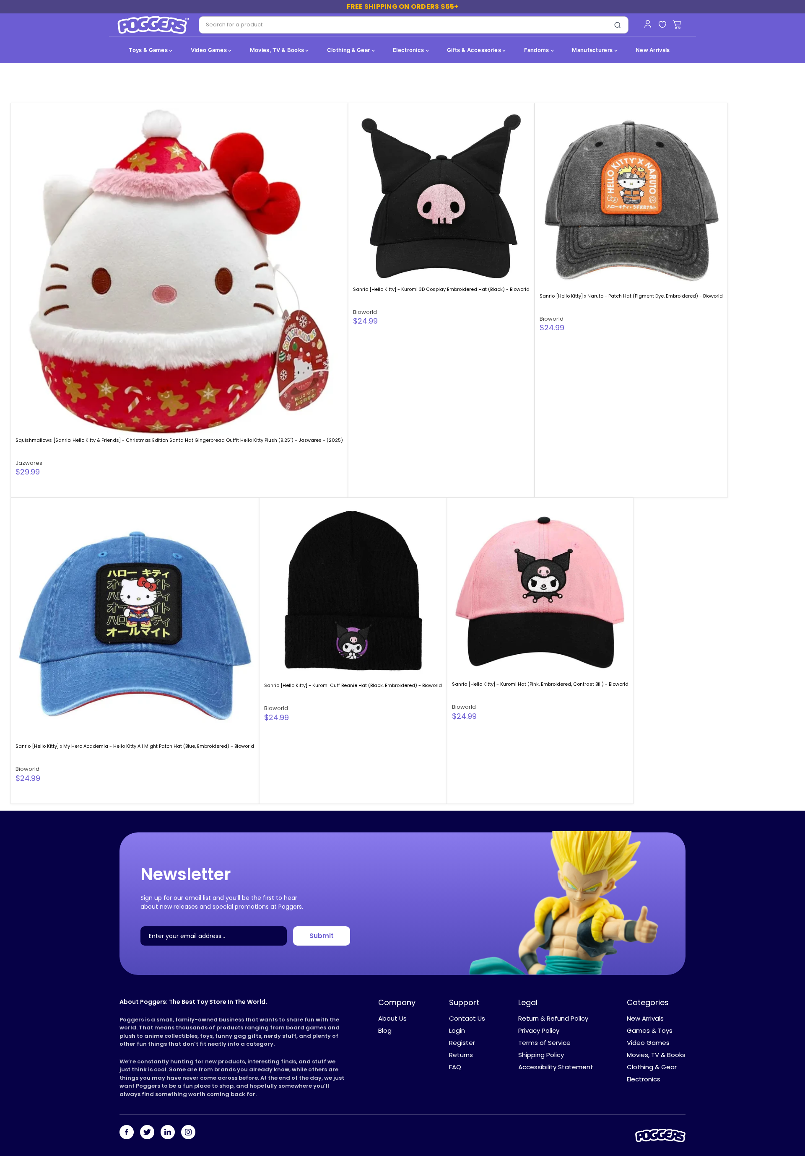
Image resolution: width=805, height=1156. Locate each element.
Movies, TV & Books (278, 50)
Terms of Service (544, 1042)
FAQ (455, 1067)
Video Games (210, 50)
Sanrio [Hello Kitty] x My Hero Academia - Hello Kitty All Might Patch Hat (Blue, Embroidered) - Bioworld (135, 746)
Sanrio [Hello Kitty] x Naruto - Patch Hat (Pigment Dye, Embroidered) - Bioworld (631, 296)
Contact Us (467, 1018)
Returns (461, 1054)
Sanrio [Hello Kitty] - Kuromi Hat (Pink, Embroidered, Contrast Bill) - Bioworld (540, 684)
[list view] (779, 87)
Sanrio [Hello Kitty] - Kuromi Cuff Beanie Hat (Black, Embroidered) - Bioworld (353, 685)
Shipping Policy (541, 1054)
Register (462, 1042)
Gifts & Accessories (474, 50)
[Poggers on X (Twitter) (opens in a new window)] (147, 1133)
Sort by (30, 87)
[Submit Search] (617, 25)
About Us (392, 1018)
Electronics (409, 50)
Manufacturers (593, 50)
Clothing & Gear (349, 50)
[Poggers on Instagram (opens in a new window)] (188, 1133)
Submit (321, 935)
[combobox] (403, 25)
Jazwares (29, 463)
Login (457, 1030)
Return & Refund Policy (553, 1018)
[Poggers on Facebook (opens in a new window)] (126, 1133)
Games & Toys (650, 1030)
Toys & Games (149, 50)
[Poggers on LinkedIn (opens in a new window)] (168, 1133)
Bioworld (365, 312)
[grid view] (765, 87)
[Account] (647, 24)
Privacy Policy (538, 1030)
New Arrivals (653, 50)
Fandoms (537, 50)
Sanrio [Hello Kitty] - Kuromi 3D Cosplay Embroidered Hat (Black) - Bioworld (441, 289)
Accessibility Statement (555, 1067)
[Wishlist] (662, 25)
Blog (385, 1030)
